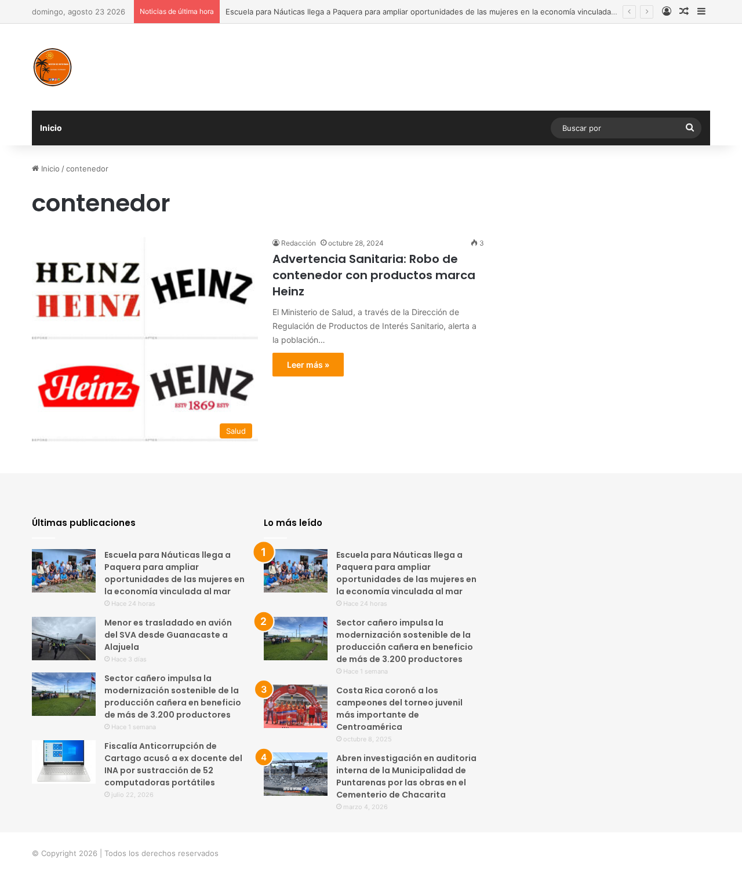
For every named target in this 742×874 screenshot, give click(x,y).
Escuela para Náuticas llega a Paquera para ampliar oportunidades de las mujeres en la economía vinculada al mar (430, 11)
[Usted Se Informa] (52, 67)
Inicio (51, 128)
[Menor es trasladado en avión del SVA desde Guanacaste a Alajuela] (64, 638)
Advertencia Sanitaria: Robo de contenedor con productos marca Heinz (373, 275)
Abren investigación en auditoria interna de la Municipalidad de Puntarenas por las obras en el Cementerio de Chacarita (406, 776)
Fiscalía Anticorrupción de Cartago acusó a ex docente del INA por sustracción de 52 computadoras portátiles (173, 764)
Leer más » (308, 365)
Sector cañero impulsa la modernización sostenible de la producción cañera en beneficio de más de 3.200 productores (172, 696)
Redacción (298, 243)
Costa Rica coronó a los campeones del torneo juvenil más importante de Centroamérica (399, 709)
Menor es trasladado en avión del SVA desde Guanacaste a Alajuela (168, 635)
